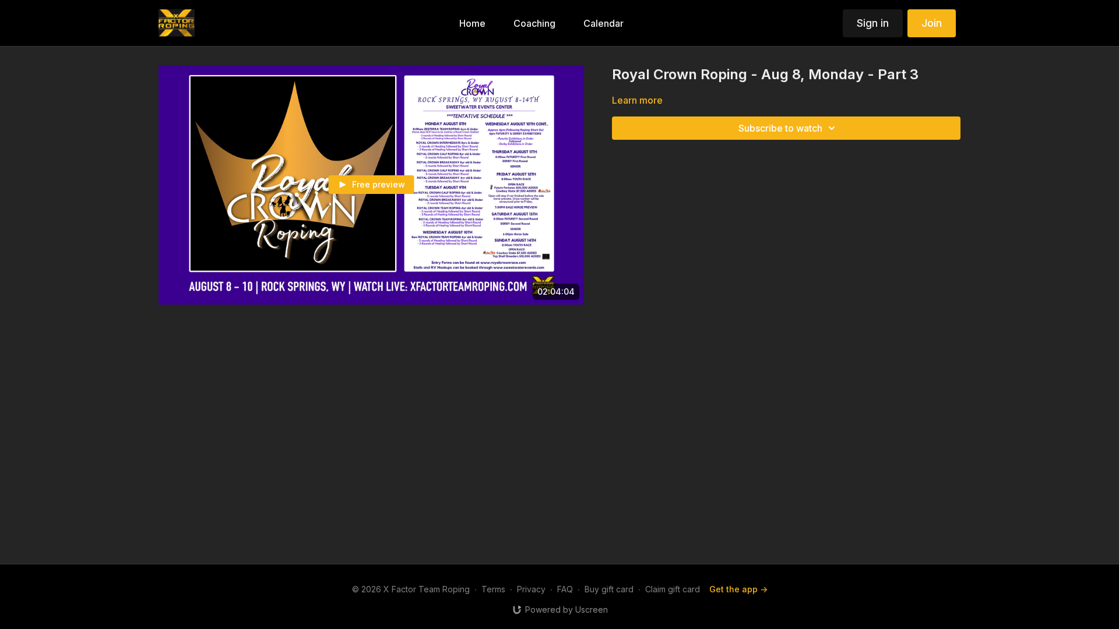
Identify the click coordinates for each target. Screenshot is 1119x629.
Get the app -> (738, 589)
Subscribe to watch (780, 128)
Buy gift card (609, 589)
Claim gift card (672, 589)
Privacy (531, 589)
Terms (493, 589)
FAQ (565, 589)
